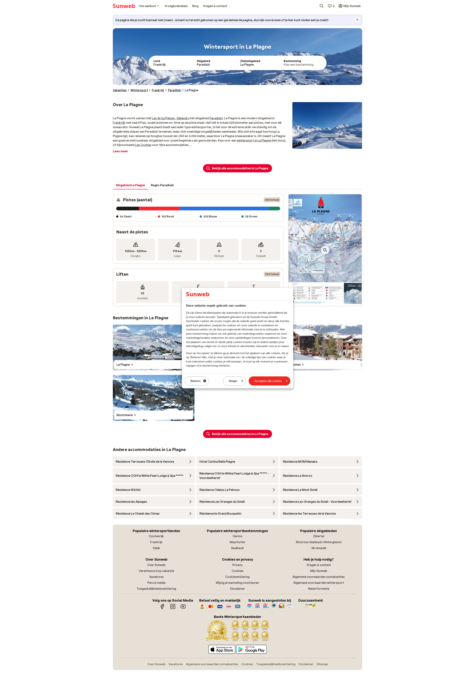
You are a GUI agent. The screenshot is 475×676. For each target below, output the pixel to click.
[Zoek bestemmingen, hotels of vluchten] (321, 6)
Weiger (233, 381)
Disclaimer (237, 588)
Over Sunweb (156, 565)
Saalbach (237, 548)
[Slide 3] (328, 302)
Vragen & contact (319, 565)
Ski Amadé (318, 548)
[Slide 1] (322, 302)
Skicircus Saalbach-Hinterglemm (319, 542)
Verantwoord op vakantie (156, 571)
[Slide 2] (325, 302)
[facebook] (162, 608)
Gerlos (237, 536)
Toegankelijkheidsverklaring (156, 588)
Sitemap (322, 664)
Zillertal (318, 536)
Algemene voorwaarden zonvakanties (318, 577)
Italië (156, 548)
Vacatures (156, 577)
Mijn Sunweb (318, 571)
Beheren (195, 381)
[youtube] (183, 608)
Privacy (237, 565)
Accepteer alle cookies (268, 381)
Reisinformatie (318, 588)
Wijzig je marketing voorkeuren (237, 583)
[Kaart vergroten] (325, 250)
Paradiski (216, 118)
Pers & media (156, 583)
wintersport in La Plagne (254, 140)
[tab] (130, 185)
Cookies (237, 571)
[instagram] (173, 608)
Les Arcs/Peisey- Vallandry (170, 118)
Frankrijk (119, 122)
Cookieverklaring (237, 577)
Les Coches (143, 145)
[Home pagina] (124, 6)
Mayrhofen (237, 542)
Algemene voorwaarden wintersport (318, 583)
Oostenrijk (156, 536)
